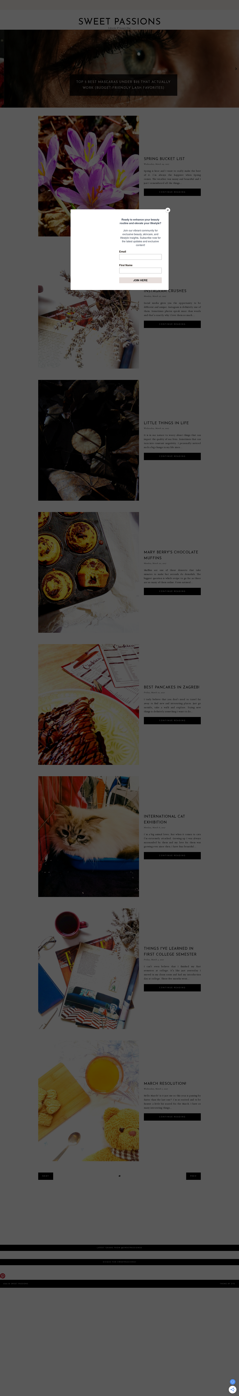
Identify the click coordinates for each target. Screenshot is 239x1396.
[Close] (167, 210)
